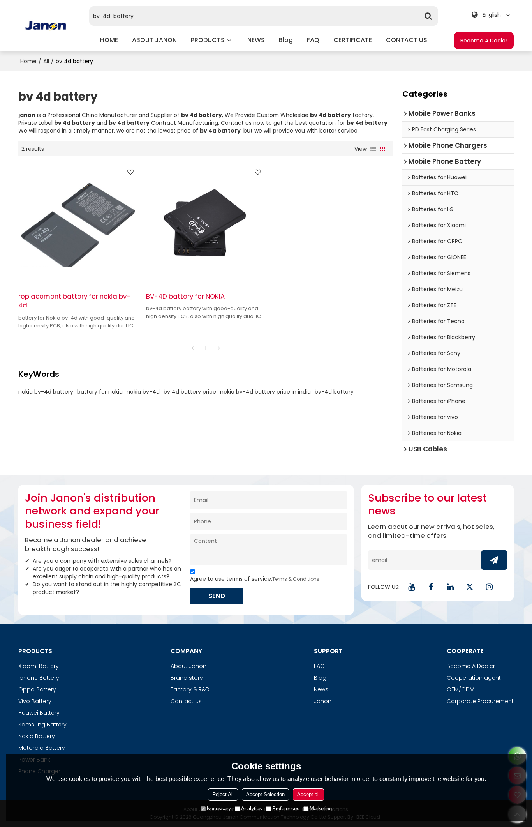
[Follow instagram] (489, 587)
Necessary (219, 808)
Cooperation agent (474, 678)
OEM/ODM (460, 689)
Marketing (321, 808)
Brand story (187, 678)
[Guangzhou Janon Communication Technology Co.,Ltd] (45, 26)
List (373, 149)
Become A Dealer (483, 40)
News (321, 689)
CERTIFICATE (352, 39)
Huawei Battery (39, 713)
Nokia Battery (36, 736)
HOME (109, 39)
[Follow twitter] (469, 587)
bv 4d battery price (190, 392)
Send (216, 596)
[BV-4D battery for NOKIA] (206, 224)
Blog (320, 678)
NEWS (256, 39)
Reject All (223, 794)
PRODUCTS (208, 39)
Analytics (251, 808)
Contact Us (186, 701)
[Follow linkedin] (450, 587)
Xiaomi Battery (38, 666)
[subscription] (494, 560)
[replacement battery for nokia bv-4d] (78, 224)
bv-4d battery (334, 392)
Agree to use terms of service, (254, 579)
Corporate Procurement (480, 701)
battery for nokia (100, 392)
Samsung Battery (42, 724)
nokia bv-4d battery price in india (265, 392)
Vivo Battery (34, 701)
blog (286, 39)
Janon (322, 701)
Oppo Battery (37, 689)
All (46, 61)
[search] (428, 16)
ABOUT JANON (154, 39)
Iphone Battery (38, 678)
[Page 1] (192, 348)
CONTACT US (406, 39)
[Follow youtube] (411, 587)
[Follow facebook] (431, 587)
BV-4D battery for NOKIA (185, 296)
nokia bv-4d (143, 392)
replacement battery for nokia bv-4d (74, 301)
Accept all (308, 794)
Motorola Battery (41, 748)
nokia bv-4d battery (45, 392)
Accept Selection (265, 794)
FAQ (313, 39)
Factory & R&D (190, 689)
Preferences (285, 808)
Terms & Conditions (295, 579)
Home (28, 61)
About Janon (188, 666)
